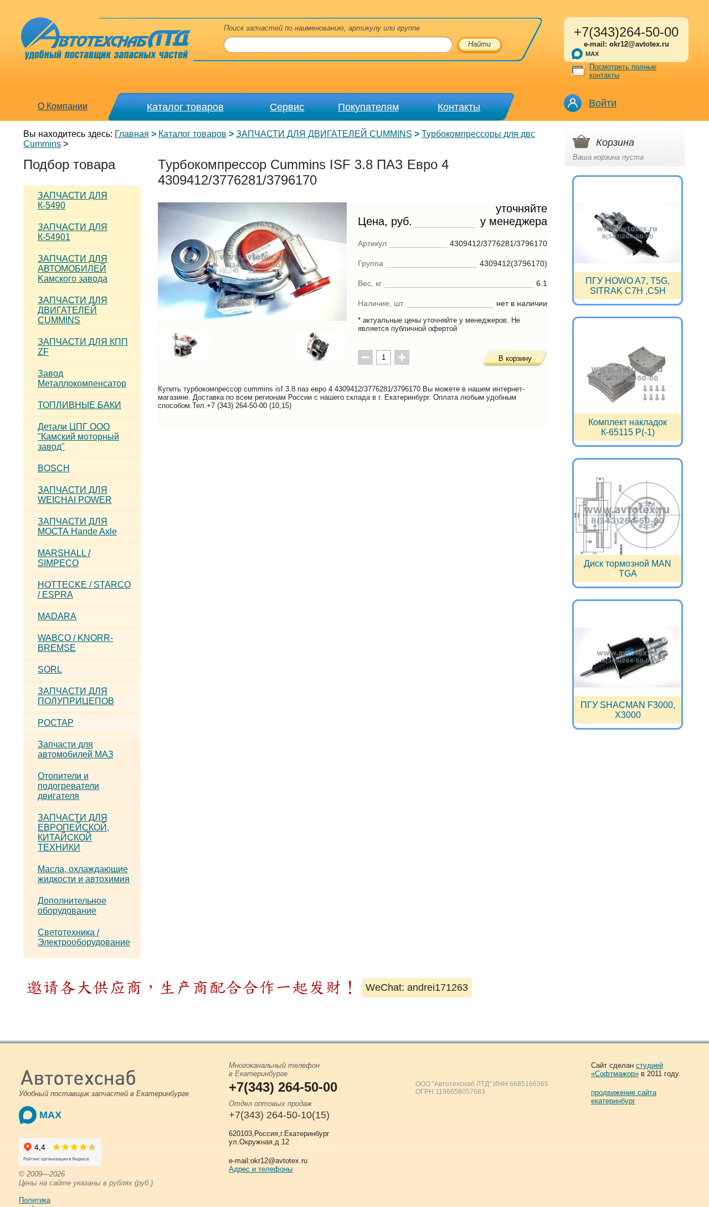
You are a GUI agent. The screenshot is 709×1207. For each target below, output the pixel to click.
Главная (132, 134)
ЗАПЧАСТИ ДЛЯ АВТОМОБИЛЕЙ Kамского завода (72, 268)
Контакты (459, 107)
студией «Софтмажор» (627, 1069)
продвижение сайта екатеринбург (623, 1096)
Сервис (287, 107)
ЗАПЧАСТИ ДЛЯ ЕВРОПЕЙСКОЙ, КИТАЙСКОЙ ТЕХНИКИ (73, 832)
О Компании (63, 106)
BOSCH (54, 468)
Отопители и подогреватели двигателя (68, 786)
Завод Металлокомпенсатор (82, 378)
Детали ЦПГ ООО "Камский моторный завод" (78, 436)
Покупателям (368, 107)
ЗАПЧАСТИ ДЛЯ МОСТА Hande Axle (77, 526)
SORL (50, 669)
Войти (602, 103)
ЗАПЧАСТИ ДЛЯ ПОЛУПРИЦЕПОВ (76, 696)
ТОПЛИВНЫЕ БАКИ (79, 405)
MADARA (57, 616)
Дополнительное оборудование (72, 905)
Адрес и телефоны (260, 1169)
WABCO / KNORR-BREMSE (75, 643)
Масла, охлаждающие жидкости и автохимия (84, 874)
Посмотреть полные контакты (622, 71)
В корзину (515, 358)
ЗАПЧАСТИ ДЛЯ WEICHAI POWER (75, 495)
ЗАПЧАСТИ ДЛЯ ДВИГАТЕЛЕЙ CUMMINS (324, 134)
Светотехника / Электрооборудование (84, 937)
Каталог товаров (185, 107)
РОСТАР (56, 722)
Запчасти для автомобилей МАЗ (76, 749)
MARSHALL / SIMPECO (64, 558)
